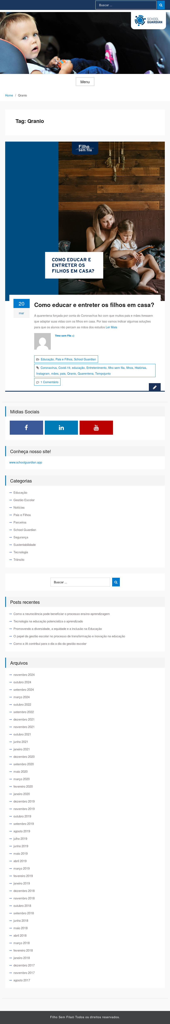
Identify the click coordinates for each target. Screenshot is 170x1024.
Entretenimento (96, 368)
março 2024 (21, 697)
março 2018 (21, 943)
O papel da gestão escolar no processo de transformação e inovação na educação (69, 636)
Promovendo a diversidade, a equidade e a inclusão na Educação (57, 628)
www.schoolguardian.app (25, 462)
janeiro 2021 (21, 749)
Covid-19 (64, 368)
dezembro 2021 (24, 719)
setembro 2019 (23, 823)
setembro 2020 (23, 764)
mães (54, 373)
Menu (85, 81)
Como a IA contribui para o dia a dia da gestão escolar (49, 643)
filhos (129, 368)
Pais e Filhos (64, 359)
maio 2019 (20, 853)
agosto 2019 (21, 831)
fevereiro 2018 (23, 950)
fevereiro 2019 (23, 876)
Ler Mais (111, 327)
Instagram (43, 373)
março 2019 (21, 868)
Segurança (20, 537)
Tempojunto (103, 373)
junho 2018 (20, 920)
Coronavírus (49, 368)
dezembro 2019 (24, 801)
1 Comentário (49, 382)
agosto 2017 (21, 980)
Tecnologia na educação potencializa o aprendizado (48, 621)
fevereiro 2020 (23, 786)
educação (78, 368)
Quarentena (86, 373)
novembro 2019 (24, 808)
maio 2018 (20, 928)
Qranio (71, 373)
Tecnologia (20, 552)
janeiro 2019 (21, 883)
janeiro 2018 (21, 957)
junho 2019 (20, 846)
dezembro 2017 (24, 965)
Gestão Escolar (24, 500)
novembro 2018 (24, 898)
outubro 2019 (22, 816)
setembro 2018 (23, 913)
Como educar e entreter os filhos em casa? (94, 304)
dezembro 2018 (24, 890)
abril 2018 (20, 935)
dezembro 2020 (24, 756)
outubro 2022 (22, 704)
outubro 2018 (22, 905)
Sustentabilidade (24, 544)
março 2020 (21, 779)
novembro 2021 (24, 726)
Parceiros (20, 522)
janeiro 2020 (21, 794)
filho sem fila (116, 368)
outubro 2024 (22, 682)
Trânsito (18, 559)
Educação (47, 359)
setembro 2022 (23, 712)
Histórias (140, 368)
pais (63, 373)
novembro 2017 (24, 972)
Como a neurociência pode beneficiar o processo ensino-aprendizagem (61, 613)
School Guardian (85, 359)
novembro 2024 (24, 674)
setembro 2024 (23, 689)
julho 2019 (20, 838)
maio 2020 (20, 771)
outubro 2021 (22, 734)
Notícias (19, 507)
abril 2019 (20, 861)
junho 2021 (20, 741)
